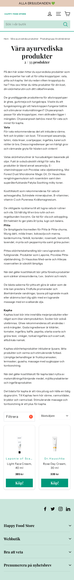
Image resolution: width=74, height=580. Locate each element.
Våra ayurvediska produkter (24, 38)
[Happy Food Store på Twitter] (53, 509)
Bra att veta (13, 551)
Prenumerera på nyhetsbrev (28, 565)
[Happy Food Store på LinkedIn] (68, 509)
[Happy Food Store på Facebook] (45, 509)
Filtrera (18, 416)
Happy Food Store (19, 525)
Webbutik (12, 538)
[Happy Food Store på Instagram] (60, 509)
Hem (6, 38)
